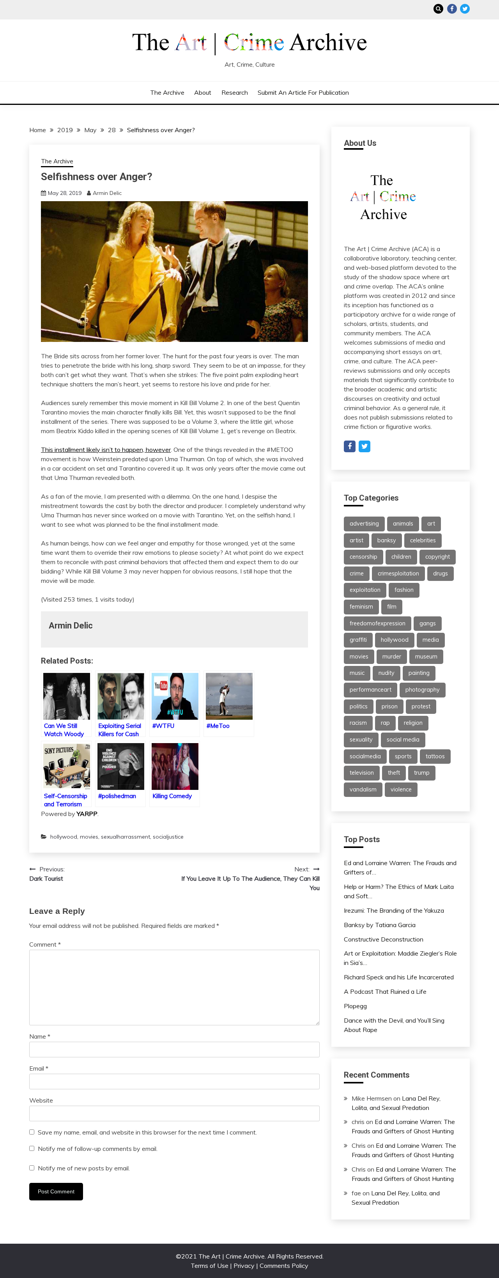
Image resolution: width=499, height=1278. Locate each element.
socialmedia (365, 756)
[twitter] (364, 446)
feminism (361, 606)
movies (89, 836)
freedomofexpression (377, 623)
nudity (387, 672)
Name (39, 1036)
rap (385, 722)
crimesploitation (398, 573)
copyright (437, 556)
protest (421, 706)
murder (391, 656)
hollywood (63, 836)
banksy (386, 540)
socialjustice (168, 836)
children (401, 556)
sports (403, 756)
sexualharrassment (125, 836)
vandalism (363, 789)
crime (357, 573)
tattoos (435, 756)
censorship (363, 556)
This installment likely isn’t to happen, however (106, 449)
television (362, 772)
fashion (404, 589)
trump (422, 772)
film (391, 606)
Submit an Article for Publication (303, 92)
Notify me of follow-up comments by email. (97, 1148)
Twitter (465, 9)
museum (426, 656)
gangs (427, 623)
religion (413, 722)
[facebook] (350, 446)
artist (356, 540)
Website (41, 1100)
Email (38, 1068)
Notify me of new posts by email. (84, 1168)
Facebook (452, 9)
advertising (364, 523)
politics (359, 706)
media (431, 639)
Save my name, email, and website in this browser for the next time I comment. (147, 1132)
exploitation (365, 589)
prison (390, 706)
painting (419, 672)
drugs (440, 573)
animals (403, 523)
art (431, 523)
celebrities (423, 540)
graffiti (358, 639)
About (202, 92)
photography (422, 689)
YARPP (87, 814)
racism (358, 722)
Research (234, 92)
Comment (45, 944)
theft (394, 772)
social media (403, 739)
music (357, 672)
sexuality (361, 739)
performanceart (370, 689)
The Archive (167, 92)
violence (401, 789)
